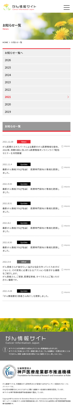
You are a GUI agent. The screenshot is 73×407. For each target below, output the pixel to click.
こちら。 (60, 354)
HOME (5, 42)
